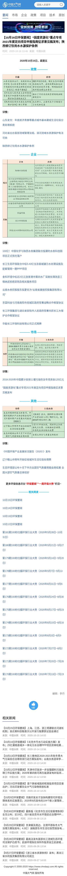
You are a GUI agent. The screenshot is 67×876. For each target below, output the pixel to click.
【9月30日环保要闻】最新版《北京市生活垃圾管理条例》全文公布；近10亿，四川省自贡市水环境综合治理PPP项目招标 (33, 813)
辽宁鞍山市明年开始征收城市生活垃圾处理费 (26, 459)
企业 (24, 15)
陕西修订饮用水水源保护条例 (18, 145)
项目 (43, 15)
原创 (62, 15)
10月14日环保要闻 (12, 508)
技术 (52, 15)
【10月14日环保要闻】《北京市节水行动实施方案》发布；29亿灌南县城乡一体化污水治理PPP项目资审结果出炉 (33, 744)
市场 (15, 15)
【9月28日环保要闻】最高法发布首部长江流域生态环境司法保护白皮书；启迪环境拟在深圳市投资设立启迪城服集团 (32, 841)
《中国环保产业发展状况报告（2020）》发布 (26, 451)
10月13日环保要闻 (12, 516)
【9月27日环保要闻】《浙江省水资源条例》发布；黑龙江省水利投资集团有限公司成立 (33, 854)
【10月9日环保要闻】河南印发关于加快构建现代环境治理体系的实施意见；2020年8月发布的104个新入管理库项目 (33, 799)
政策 (33, 15)
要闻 (5, 15)
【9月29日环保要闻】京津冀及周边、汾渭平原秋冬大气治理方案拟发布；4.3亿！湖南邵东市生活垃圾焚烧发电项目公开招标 (33, 827)
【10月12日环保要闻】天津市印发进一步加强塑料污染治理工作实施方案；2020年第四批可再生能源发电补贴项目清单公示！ (33, 771)
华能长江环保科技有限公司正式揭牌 (21, 323)
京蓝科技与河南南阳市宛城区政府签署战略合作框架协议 (32, 302)
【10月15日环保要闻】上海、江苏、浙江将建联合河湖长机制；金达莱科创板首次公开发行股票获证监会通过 (33, 730)
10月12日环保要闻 (12, 524)
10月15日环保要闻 (12, 500)
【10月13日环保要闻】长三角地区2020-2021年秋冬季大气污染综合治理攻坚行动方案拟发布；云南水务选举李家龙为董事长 (32, 757)
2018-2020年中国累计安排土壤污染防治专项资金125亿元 (33, 379)
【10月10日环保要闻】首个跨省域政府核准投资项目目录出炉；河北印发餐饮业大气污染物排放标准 (33, 785)
